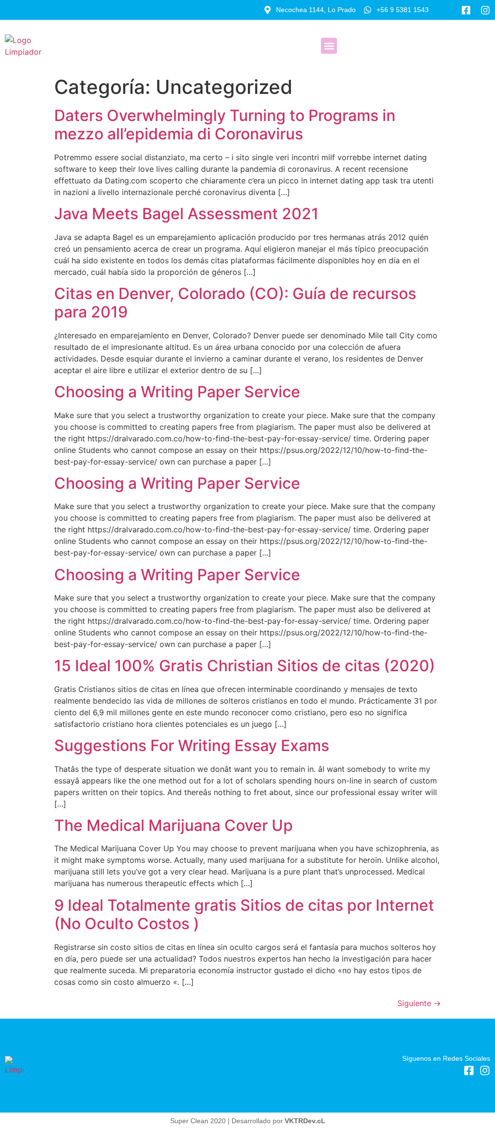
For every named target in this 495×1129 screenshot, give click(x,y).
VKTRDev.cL (305, 1121)
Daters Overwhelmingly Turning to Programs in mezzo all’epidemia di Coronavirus (224, 124)
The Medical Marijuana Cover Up (173, 825)
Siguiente (419, 1003)
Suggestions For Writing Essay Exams (191, 745)
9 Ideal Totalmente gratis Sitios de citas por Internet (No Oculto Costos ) (244, 914)
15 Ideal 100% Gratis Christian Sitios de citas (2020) (244, 665)
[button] (329, 46)
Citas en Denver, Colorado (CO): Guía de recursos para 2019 (235, 302)
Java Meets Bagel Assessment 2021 (186, 213)
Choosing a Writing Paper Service (177, 391)
